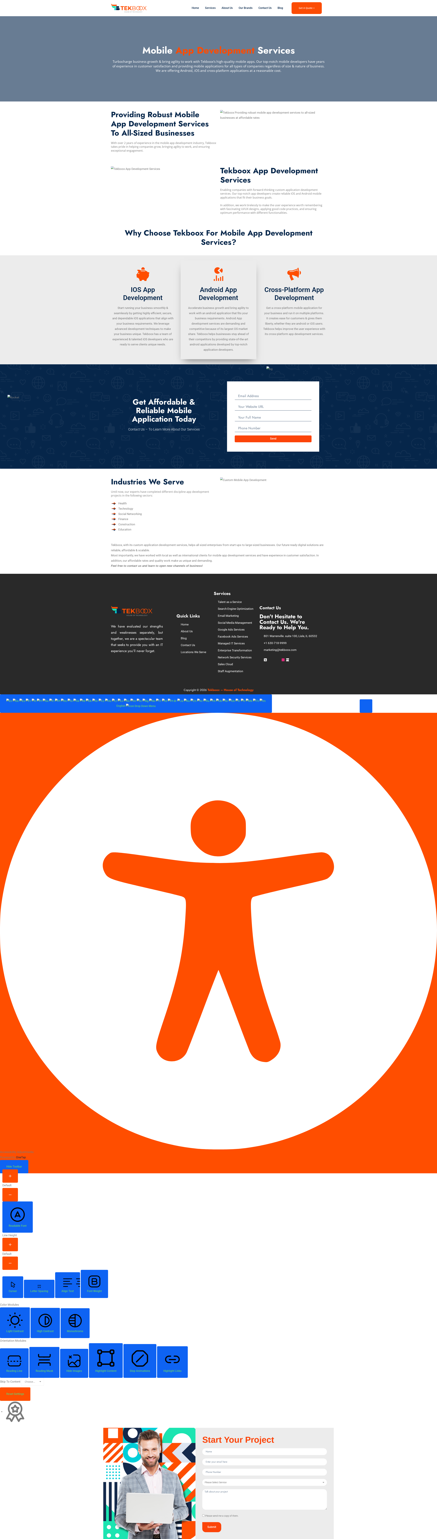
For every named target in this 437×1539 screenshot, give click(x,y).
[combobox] (136, 703)
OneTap (21, 1157)
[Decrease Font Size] (10, 1194)
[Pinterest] (278, 659)
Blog (280, 8)
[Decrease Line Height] (10, 1263)
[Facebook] (260, 659)
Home (195, 8)
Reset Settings (15, 1394)
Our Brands (245, 8)
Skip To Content (10, 1381)
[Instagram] (283, 659)
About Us (227, 8)
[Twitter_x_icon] (265, 659)
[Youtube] (269, 659)
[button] (366, 706)
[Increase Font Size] (10, 1176)
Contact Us (265, 8)
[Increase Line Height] (10, 1244)
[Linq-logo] (287, 659)
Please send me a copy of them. (221, 1515)
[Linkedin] (274, 659)
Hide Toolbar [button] (14, 1166)
